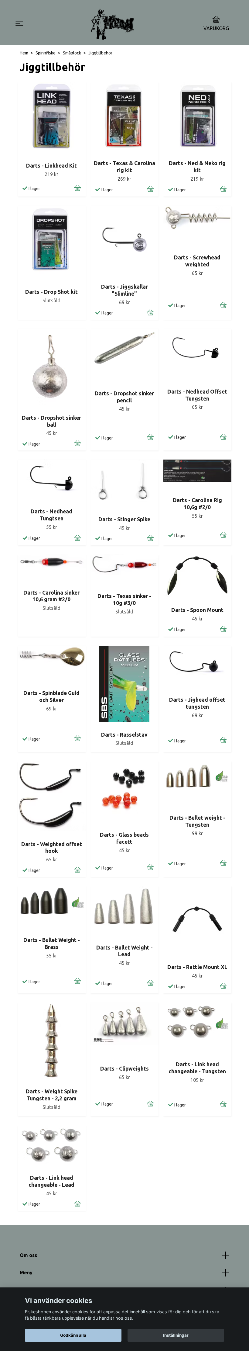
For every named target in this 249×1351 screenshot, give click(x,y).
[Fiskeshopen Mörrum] (112, 24)
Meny (26, 1272)
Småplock (72, 52)
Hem (24, 52)
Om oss (28, 1255)
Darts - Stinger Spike (124, 519)
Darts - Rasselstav (124, 735)
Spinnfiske (46, 52)
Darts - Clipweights (124, 1068)
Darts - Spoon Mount (197, 610)
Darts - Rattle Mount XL (197, 967)
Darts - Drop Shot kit (51, 292)
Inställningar (176, 1335)
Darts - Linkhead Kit (51, 165)
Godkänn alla (73, 1335)
